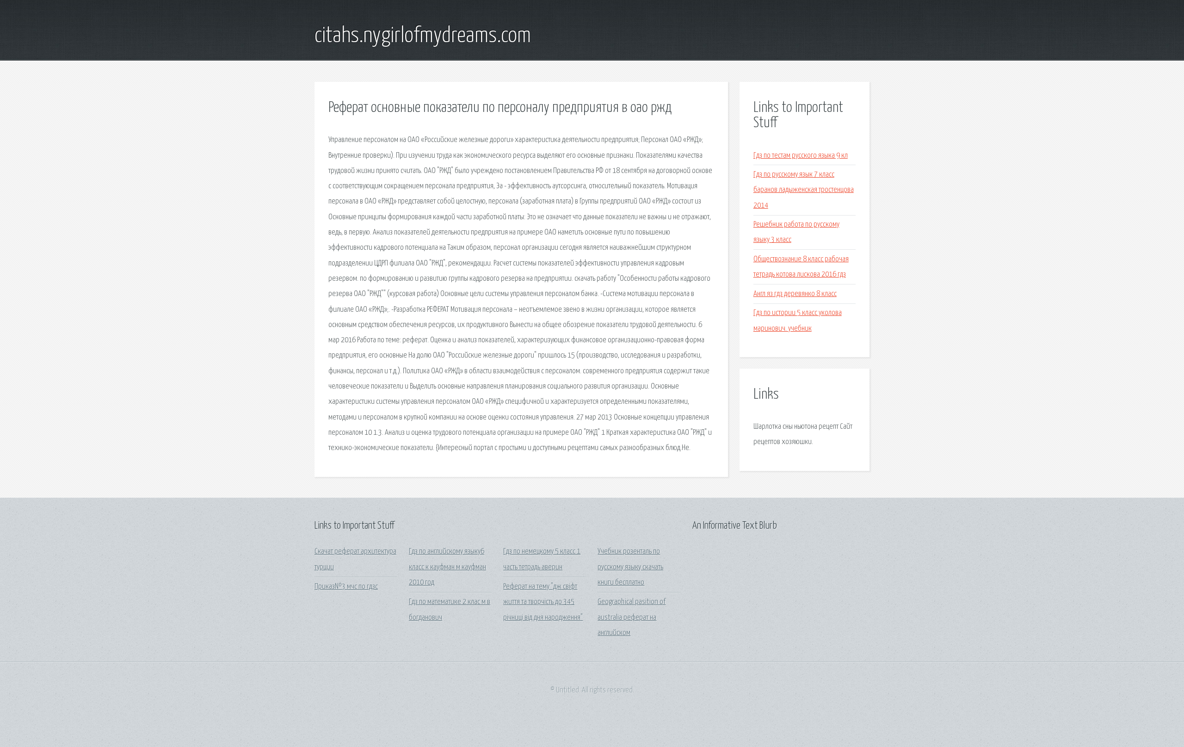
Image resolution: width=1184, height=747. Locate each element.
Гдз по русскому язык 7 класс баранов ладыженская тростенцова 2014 (803, 190)
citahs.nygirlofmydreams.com (422, 36)
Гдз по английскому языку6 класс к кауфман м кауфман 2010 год (447, 567)
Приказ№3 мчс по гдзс (346, 587)
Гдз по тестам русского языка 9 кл (800, 156)
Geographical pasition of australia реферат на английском (632, 617)
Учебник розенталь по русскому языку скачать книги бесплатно (630, 567)
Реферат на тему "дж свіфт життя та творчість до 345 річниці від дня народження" (543, 602)
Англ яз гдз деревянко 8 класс (795, 294)
